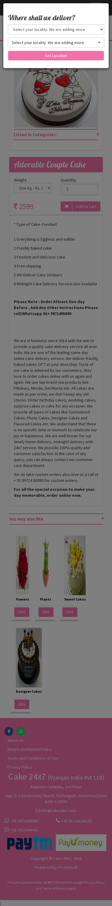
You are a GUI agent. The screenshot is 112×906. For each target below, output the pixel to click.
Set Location (56, 55)
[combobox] (56, 42)
